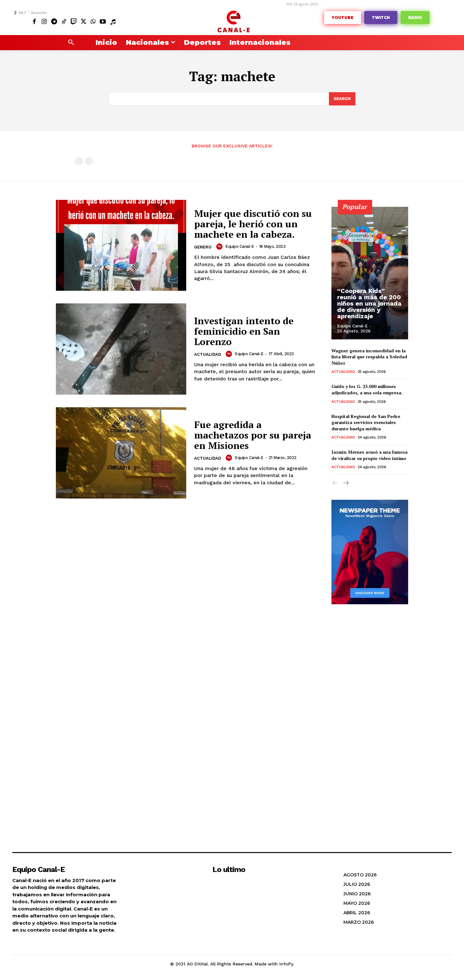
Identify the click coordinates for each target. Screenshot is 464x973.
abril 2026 (356, 913)
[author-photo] (220, 246)
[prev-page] (79, 161)
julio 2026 (356, 884)
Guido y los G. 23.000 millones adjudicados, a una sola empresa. (366, 389)
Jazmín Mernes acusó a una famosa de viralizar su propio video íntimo (369, 455)
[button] (71, 42)
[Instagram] (44, 21)
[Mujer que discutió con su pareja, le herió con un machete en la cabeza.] (121, 245)
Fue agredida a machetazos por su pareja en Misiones (252, 435)
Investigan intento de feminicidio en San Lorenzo (244, 331)
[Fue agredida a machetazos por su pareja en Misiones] (121, 452)
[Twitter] (83, 21)
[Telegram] (54, 21)
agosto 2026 (360, 875)
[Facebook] (34, 21)
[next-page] (345, 483)
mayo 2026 (356, 903)
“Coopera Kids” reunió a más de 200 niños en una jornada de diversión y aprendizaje (369, 303)
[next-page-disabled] (89, 161)
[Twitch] (73, 21)
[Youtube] (102, 21)
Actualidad (207, 354)
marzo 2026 (358, 922)
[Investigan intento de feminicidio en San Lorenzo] (121, 349)
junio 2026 (357, 894)
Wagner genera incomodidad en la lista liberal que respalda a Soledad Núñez (369, 357)
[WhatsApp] (93, 21)
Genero (202, 247)
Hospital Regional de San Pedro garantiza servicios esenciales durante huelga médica (365, 422)
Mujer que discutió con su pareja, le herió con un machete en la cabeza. (253, 224)
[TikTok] (64, 21)
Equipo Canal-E (239, 246)
